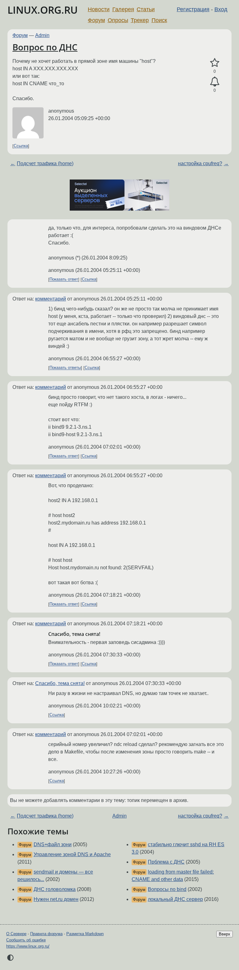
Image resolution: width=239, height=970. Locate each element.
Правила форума (46, 933)
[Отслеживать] (215, 81)
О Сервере (16, 933)
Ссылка (21, 146)
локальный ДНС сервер (175, 899)
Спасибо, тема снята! (60, 683)
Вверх (224, 934)
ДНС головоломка (55, 889)
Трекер (140, 20)
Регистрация (193, 9)
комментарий (50, 298)
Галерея (123, 9)
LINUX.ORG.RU (42, 9)
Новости (99, 9)
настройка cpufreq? (200, 163)
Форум (96, 20)
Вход (220, 9)
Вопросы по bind (167, 889)
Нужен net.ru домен (56, 899)
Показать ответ (63, 279)
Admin (42, 35)
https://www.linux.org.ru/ (27, 946)
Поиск (159, 20)
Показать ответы (65, 368)
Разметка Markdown (85, 933)
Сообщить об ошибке (26, 940)
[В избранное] (215, 62)
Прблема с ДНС (166, 862)
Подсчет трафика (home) (45, 163)
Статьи (146, 9)
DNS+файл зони (53, 844)
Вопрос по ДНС (44, 47)
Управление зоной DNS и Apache (72, 854)
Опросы (118, 20)
